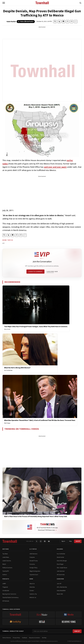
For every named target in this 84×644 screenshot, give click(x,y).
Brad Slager (60, 564)
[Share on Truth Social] (59, 21)
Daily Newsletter (61, 590)
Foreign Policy (33, 568)
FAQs (70, 541)
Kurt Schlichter (8, 370)
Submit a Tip (33, 594)
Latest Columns (6, 561)
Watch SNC (60, 594)
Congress (32, 557)
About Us (32, 584)
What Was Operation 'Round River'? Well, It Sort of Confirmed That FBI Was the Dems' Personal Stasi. (39, 420)
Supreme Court (34, 575)
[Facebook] (44, 541)
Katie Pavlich (11, 21)
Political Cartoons (7, 568)
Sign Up (77, 631)
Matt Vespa (7, 423)
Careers (32, 590)
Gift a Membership (62, 587)
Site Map (44, 638)
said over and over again (55, 167)
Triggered (5, 587)
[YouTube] (49, 541)
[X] (36, 541)
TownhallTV (5, 571)
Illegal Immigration (35, 571)
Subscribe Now (52, 271)
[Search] (80, 3)
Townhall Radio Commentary (10, 597)
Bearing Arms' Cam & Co (9, 594)
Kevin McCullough (62, 561)
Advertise (32, 587)
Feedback (24, 638)
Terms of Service (6, 638)
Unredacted (5, 590)
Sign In (63, 541)
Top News (5, 554)
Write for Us (33, 597)
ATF (3, 243)
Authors (4, 575)
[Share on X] (55, 21)
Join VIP (78, 541)
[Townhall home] (9, 541)
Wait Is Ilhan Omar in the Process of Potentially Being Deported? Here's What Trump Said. (35, 517)
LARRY (4, 584)
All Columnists (61, 575)
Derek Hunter (60, 557)
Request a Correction (34, 638)
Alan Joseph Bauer (62, 568)
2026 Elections (33, 554)
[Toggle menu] (4, 3)
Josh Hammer (61, 571)
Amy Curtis (7, 329)
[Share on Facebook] (63, 21)
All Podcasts (5, 601)
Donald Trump (34, 561)
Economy (32, 564)
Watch (4, 564)
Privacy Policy (16, 638)
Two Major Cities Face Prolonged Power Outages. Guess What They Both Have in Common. (36, 326)
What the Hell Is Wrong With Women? (17, 368)
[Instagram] (40, 541)
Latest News (5, 557)
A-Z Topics (33, 549)
